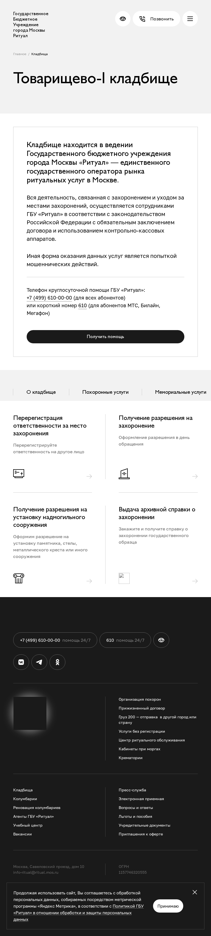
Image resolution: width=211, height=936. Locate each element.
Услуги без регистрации (142, 731)
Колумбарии (25, 798)
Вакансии (22, 834)
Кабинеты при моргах (139, 748)
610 (82, 305)
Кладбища (39, 54)
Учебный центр (28, 825)
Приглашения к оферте (141, 834)
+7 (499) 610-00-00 (49, 298)
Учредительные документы (144, 825)
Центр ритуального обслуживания (152, 740)
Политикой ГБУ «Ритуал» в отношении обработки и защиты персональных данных (78, 912)
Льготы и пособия (135, 816)
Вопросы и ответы (136, 807)
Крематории (131, 757)
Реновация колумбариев (36, 807)
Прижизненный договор (142, 708)
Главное (19, 54)
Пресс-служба (132, 789)
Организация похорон (140, 699)
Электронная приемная (141, 798)
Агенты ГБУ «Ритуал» (33, 816)
